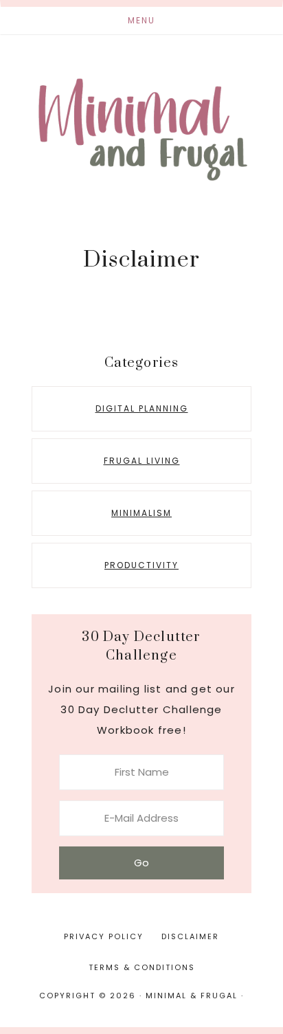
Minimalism (141, 513)
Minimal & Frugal (141, 129)
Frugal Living (142, 461)
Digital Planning (141, 408)
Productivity (141, 565)
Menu (141, 20)
